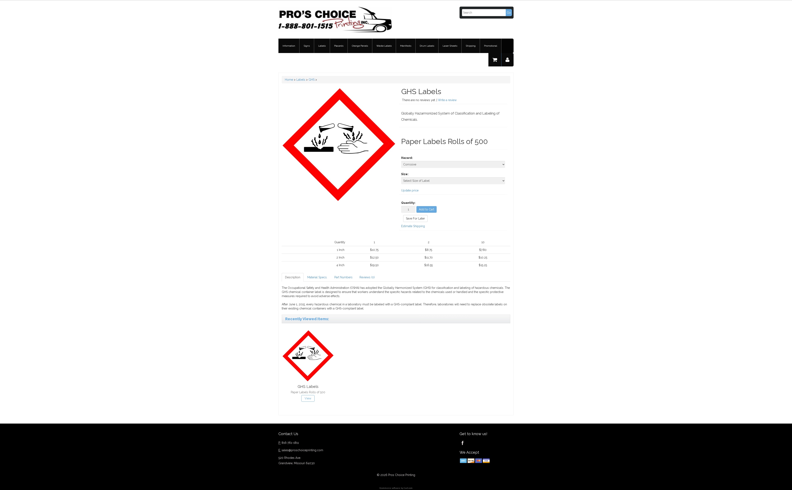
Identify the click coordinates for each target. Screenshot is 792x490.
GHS (312, 79)
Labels (322, 45)
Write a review (447, 100)
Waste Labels (384, 45)
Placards (338, 45)
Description (292, 277)
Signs (307, 45)
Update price (409, 190)
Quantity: (408, 202)
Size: (404, 174)
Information (289, 45)
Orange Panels (360, 45)
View (308, 398)
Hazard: (407, 157)
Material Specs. (317, 277)
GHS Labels (308, 386)
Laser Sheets (450, 45)
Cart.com (408, 488)
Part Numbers (343, 277)
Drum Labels (427, 45)
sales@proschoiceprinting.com (302, 450)
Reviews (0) (367, 277)
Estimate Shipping (413, 226)
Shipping (471, 45)
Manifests (405, 45)
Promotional (490, 45)
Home (289, 79)
